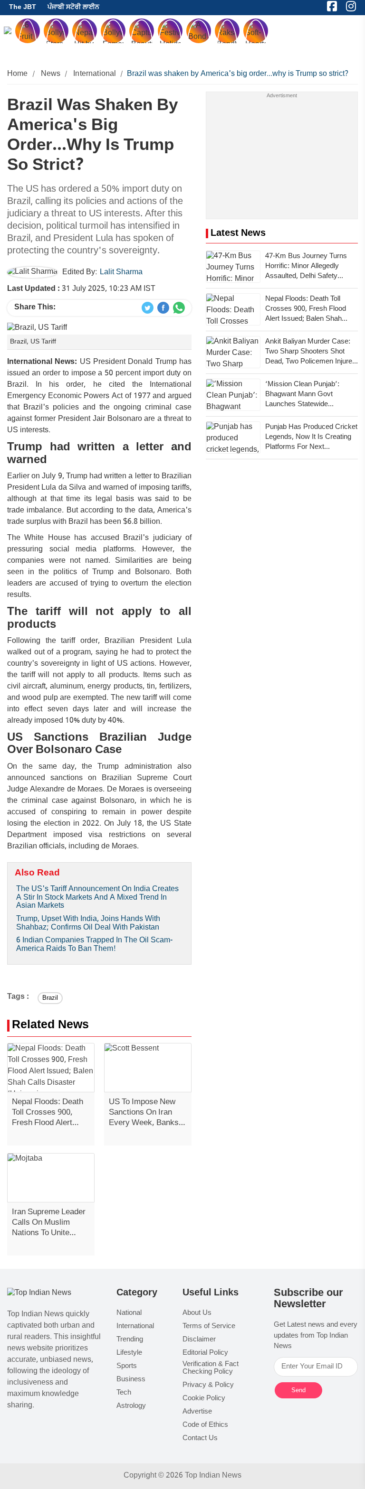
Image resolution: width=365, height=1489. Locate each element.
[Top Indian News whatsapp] (179, 308)
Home (17, 74)
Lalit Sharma (121, 273)
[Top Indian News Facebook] (163, 308)
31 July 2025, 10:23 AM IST (81, 289)
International (94, 74)
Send (298, 1390)
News (51, 74)
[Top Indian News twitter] (148, 308)
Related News (50, 1026)
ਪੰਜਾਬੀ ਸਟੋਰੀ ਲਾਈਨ (73, 7)
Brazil (50, 998)
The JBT (22, 7)
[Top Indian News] (39, 1294)
